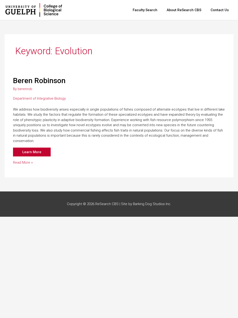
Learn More (31, 152)
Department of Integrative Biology (39, 98)
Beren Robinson (39, 80)
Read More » (23, 162)
